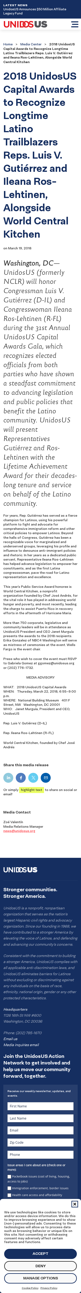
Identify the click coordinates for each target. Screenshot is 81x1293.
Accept (40, 1253)
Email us (10, 1039)
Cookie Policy (30, 1287)
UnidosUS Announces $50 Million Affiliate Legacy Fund (34, 11)
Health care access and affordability (37, 1195)
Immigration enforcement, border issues (40, 1188)
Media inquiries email (21, 1045)
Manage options (40, 1278)
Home (8, 44)
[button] (75, 1204)
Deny (41, 1266)
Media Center (31, 44)
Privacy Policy (48, 1287)
